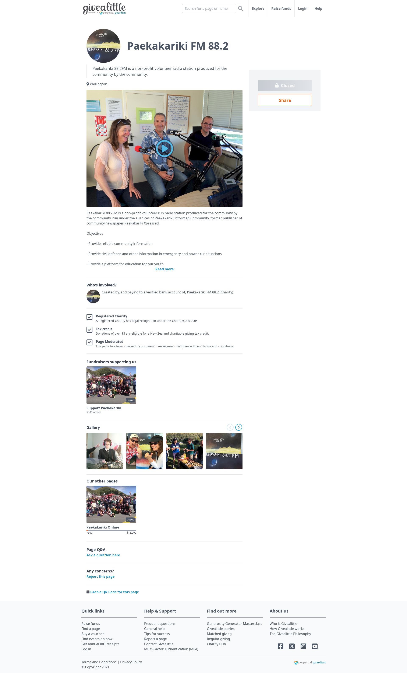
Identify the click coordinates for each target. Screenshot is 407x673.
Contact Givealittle (158, 644)
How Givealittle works (287, 628)
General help (154, 628)
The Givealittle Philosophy (290, 633)
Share (285, 100)
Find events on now (97, 639)
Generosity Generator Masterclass (234, 623)
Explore (258, 8)
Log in (86, 649)
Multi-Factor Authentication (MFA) (171, 649)
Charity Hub (216, 644)
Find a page (90, 628)
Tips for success (157, 633)
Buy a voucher (92, 633)
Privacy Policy (131, 662)
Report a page (155, 639)
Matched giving (219, 633)
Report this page (100, 576)
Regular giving (218, 639)
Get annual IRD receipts (100, 644)
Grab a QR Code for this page (114, 592)
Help (318, 8)
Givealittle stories (221, 628)
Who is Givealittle (283, 623)
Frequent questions (160, 623)
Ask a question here (103, 555)
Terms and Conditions (99, 662)
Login (303, 8)
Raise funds (281, 8)
